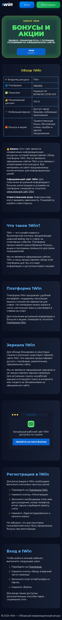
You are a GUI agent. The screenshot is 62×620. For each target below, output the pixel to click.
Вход (27, 4)
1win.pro (37, 85)
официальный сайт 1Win (20, 191)
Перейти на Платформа (31, 442)
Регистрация (48, 4)
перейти (31, 51)
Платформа (35, 566)
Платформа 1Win (16, 322)
